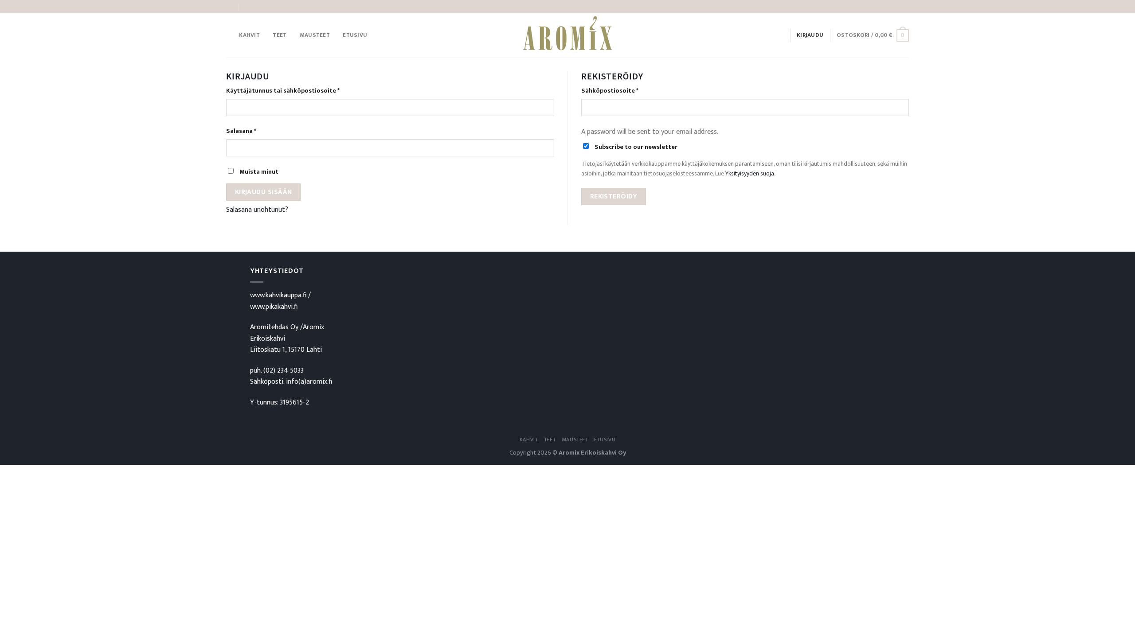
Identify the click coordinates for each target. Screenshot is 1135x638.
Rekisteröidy (614, 196)
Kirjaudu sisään (263, 192)
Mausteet (315, 35)
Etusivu (355, 35)
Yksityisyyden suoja (749, 174)
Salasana (241, 131)
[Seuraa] (904, 7)
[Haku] (229, 35)
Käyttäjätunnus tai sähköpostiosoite (283, 91)
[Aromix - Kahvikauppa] (567, 35)
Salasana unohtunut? (257, 210)
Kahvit (249, 35)
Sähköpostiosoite (609, 91)
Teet (279, 35)
